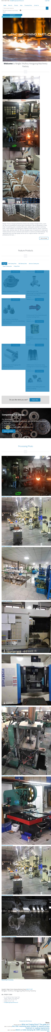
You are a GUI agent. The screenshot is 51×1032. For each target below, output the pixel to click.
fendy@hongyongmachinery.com (17, 0)
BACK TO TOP (29, 989)
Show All (4, 263)
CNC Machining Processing (9, 936)
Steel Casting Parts (12, 263)
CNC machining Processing (9, 653)
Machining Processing (7, 980)
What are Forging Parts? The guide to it (35, 1024)
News (21, 5)
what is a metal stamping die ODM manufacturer (32, 1030)
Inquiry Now (35, 400)
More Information (8, 431)
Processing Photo (28, 5)
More (48, 1031)
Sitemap (30, 1021)
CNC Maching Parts (22, 263)
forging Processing (6, 496)
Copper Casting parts (7, 266)
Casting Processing (7, 601)
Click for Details (44, 238)
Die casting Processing (8, 776)
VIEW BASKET (12, 14)
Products (16, 5)
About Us (10, 5)
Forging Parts (17, 266)
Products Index (22, 1021)
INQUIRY (11, 16)
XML (27, 1021)
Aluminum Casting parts (34, 263)
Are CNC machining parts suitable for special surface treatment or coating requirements (30, 1027)
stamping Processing (7, 845)
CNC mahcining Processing (9, 706)
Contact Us (36, 5)
